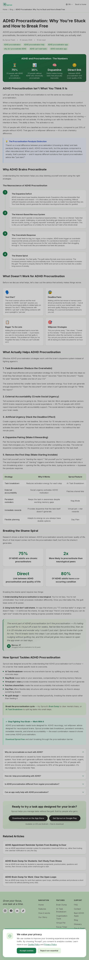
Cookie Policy (34, 944)
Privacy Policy (50, 944)
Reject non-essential (49, 950)
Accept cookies (26, 950)
